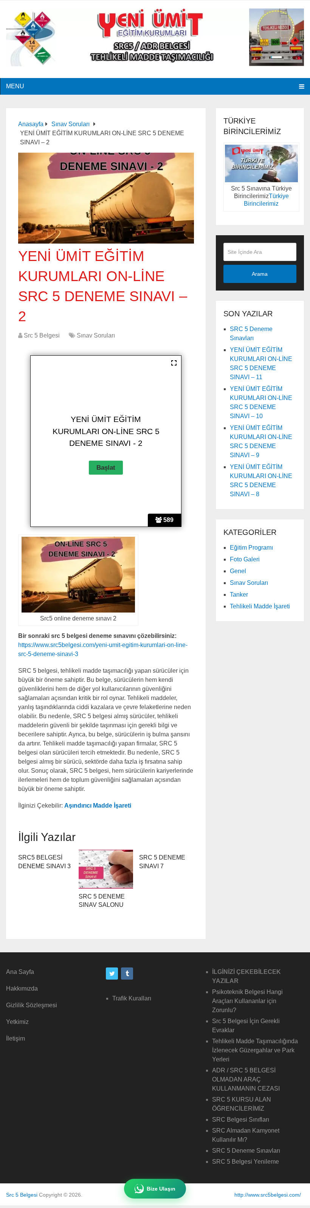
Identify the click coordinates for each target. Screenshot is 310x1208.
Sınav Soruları (96, 335)
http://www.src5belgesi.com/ (267, 1195)
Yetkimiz (17, 1022)
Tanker (239, 594)
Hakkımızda (22, 988)
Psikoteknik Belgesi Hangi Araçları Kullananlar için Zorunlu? (247, 1001)
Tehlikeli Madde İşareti (260, 606)
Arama (260, 274)
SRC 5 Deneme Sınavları (246, 1150)
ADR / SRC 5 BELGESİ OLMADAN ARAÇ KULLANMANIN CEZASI (246, 1079)
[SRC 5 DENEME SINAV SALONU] (106, 869)
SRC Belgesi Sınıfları (240, 1119)
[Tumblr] (127, 973)
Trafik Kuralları (131, 998)
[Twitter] (112, 973)
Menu (15, 86)
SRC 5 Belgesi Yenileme (245, 1161)
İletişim (15, 1038)
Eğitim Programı (251, 547)
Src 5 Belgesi (42, 335)
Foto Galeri (245, 559)
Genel (238, 571)
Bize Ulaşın (161, 1189)
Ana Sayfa (20, 972)
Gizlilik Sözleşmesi (31, 1005)
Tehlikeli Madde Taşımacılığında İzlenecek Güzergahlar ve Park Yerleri (255, 1050)
